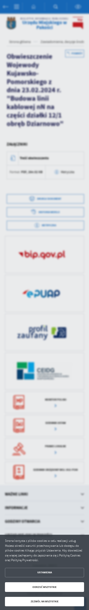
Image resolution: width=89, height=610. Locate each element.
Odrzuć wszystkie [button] (44, 587)
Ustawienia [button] (44, 572)
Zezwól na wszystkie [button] (45, 601)
